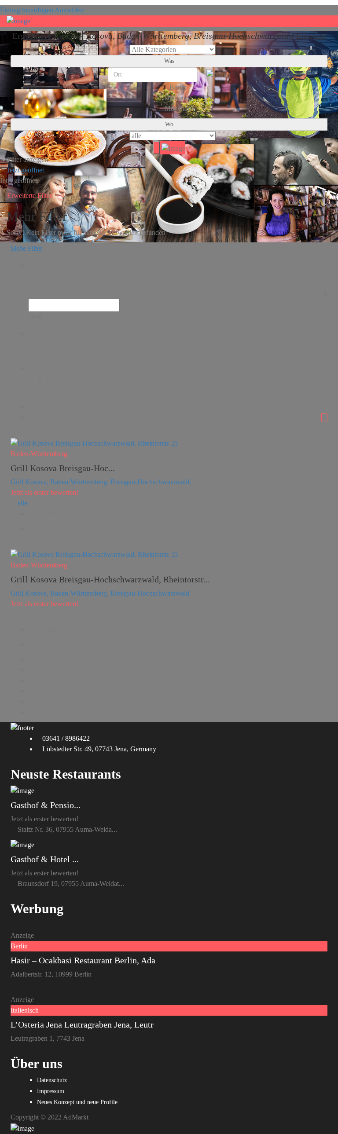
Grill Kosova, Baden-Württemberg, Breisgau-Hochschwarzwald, (101, 482)
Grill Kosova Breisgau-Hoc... (63, 468)
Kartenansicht (53, 528)
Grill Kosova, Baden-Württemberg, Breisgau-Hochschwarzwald (100, 593)
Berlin (19, 946)
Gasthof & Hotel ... (45, 859)
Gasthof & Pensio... (46, 805)
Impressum (50, 1091)
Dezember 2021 (50, 712)
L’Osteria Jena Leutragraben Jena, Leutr (82, 1024)
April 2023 (43, 669)
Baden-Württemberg (39, 453)
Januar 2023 (45, 680)
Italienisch (25, 1010)
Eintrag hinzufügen (26, 10)
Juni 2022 (41, 691)
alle (22, 503)
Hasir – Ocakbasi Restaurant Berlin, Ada (83, 960)
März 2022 (43, 701)
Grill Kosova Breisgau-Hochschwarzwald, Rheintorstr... (110, 579)
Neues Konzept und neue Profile (77, 1102)
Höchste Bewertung (73, 391)
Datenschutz (52, 1080)
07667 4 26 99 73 (104, 513)
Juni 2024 (41, 659)
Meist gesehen (65, 381)
